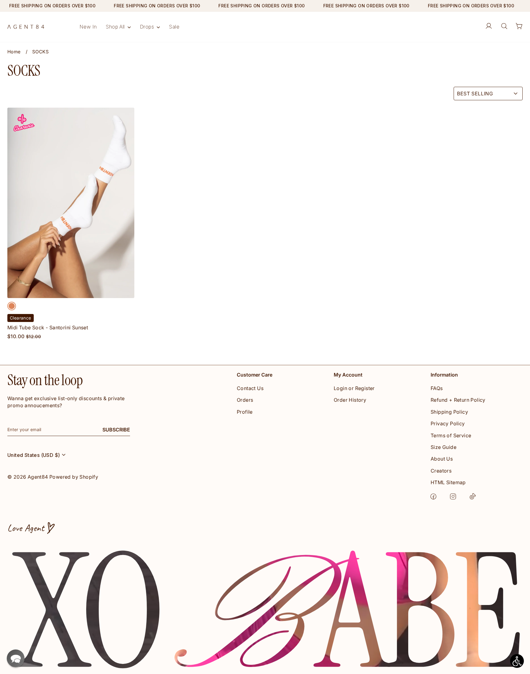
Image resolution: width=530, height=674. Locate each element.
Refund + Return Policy (458, 400)
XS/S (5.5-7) (30, 292)
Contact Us (250, 388)
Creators (441, 471)
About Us (442, 459)
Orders (245, 400)
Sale (174, 27)
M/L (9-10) (112, 292)
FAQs (437, 388)
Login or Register (354, 388)
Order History (350, 400)
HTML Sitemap (448, 482)
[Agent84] (25, 27)
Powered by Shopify (73, 477)
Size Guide (443, 447)
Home (14, 52)
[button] (16, 658)
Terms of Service (451, 435)
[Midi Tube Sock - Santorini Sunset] (11, 306)
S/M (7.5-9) (71, 292)
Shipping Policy (449, 412)
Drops (147, 27)
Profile (245, 412)
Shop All (116, 27)
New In (88, 27)
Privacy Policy (448, 423)
